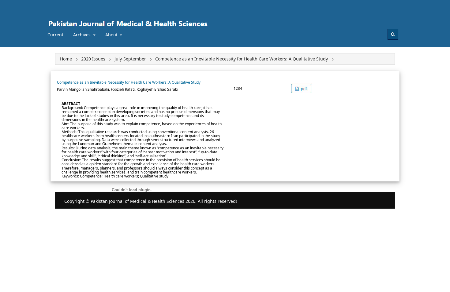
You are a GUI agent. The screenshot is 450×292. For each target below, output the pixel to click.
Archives (82, 35)
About (112, 35)
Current (55, 35)
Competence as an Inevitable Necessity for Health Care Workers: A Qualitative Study (129, 82)
